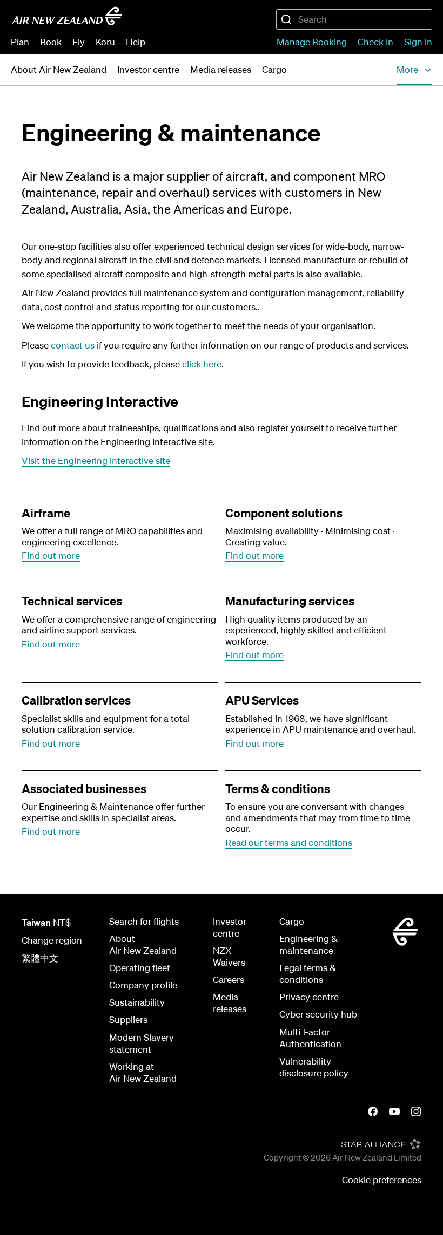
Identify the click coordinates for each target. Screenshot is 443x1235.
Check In (375, 41)
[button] (414, 70)
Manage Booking (312, 41)
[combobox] (354, 19)
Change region (52, 940)
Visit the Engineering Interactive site (96, 460)
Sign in (418, 41)
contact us (73, 345)
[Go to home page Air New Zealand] (67, 16)
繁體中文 (40, 958)
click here (202, 364)
